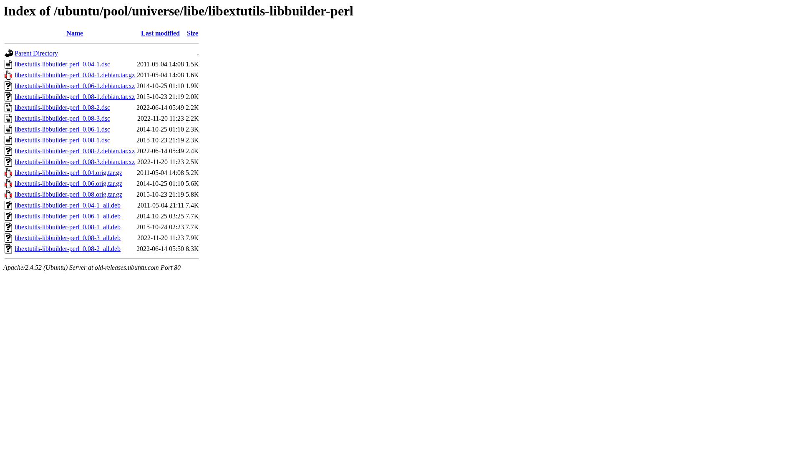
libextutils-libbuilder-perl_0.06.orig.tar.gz (68, 183)
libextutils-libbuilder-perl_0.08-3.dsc (62, 118)
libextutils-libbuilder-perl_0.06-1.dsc (62, 129)
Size (192, 33)
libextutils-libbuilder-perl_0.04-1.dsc (62, 64)
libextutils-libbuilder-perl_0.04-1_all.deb (68, 205)
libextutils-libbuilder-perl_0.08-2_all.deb (68, 248)
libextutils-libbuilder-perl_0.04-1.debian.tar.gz (75, 75)
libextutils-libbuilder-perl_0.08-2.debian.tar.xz (75, 151)
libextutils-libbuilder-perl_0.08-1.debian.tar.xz (75, 96)
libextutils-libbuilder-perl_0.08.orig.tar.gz (68, 194)
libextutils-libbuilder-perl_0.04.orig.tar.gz (68, 172)
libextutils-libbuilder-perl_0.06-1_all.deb (68, 216)
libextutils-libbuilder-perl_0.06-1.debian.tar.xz (75, 85)
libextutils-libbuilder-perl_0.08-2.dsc (62, 107)
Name (74, 33)
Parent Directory (36, 53)
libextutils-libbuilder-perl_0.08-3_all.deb (68, 237)
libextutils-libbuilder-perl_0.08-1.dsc (62, 140)
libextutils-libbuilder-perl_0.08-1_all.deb (68, 227)
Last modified (160, 33)
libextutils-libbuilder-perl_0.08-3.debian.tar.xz (75, 161)
